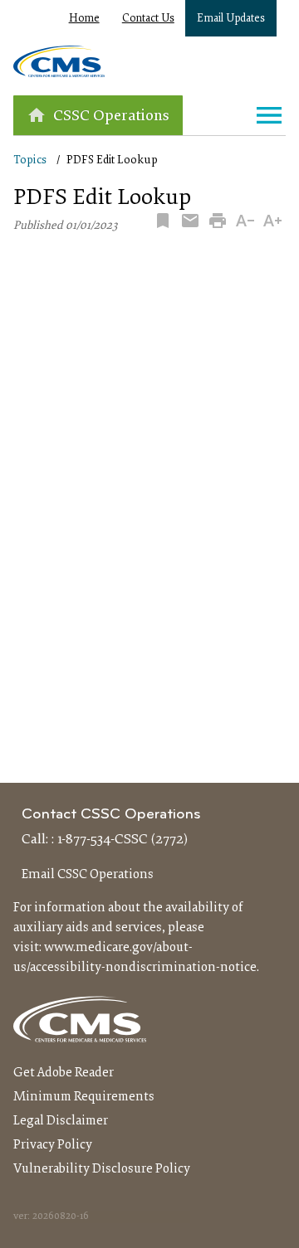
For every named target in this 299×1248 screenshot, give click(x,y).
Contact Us (148, 19)
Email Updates (231, 19)
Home (84, 19)
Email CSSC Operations (88, 874)
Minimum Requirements (83, 1097)
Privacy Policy (52, 1145)
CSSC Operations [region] (111, 116)
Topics (30, 160)
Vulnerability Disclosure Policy (101, 1169)
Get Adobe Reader (63, 1073)
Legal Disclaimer (60, 1121)
